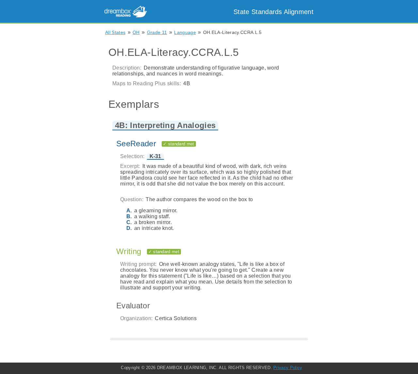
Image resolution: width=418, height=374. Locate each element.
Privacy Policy (287, 367)
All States (115, 32)
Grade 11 (157, 32)
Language (185, 32)
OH (136, 32)
